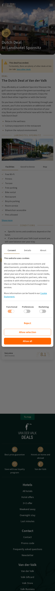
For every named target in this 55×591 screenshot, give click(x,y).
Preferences (28, 306)
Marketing (44, 306)
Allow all (27, 341)
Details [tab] (27, 250)
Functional (11, 306)
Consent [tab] (12, 250)
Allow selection (27, 332)
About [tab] (43, 250)
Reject (27, 323)
